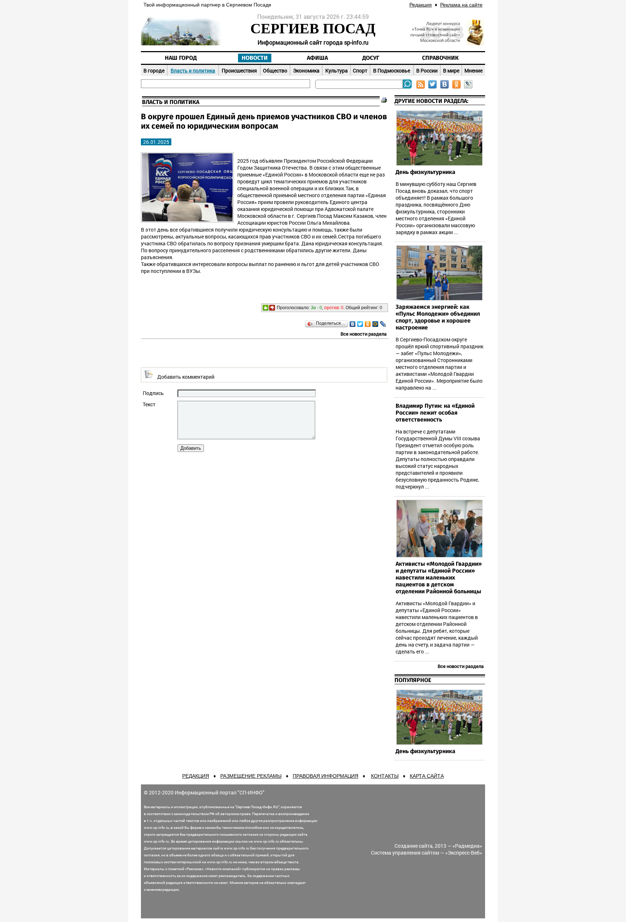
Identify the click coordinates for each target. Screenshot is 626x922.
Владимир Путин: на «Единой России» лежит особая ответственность (435, 413)
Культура (336, 70)
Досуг (370, 58)
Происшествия (239, 70)
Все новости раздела (364, 334)
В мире (451, 70)
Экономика (306, 70)
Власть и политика (193, 70)
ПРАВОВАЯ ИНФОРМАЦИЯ (325, 776)
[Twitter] (360, 324)
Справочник (440, 58)
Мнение (473, 70)
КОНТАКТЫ (384, 776)
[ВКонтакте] (352, 324)
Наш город (181, 58)
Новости (255, 58)
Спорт (360, 70)
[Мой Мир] (375, 324)
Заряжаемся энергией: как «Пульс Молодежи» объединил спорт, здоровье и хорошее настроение (438, 317)
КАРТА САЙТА (427, 776)
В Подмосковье (391, 70)
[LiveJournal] (383, 324)
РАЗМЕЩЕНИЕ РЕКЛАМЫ (250, 776)
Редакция (420, 5)
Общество (275, 70)
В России (427, 70)
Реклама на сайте (461, 5)
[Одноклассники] (368, 324)
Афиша (317, 58)
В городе (153, 70)
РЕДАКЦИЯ (195, 776)
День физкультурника (425, 172)
